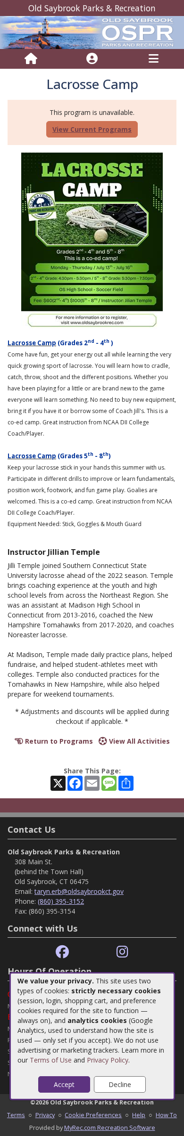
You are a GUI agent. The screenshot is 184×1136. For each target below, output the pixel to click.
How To (166, 1115)
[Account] (92, 59)
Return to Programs (58, 741)
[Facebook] (62, 952)
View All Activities (138, 741)
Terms (16, 1115)
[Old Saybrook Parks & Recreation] (92, 31)
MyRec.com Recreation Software (109, 1127)
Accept (64, 1084)
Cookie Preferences (93, 1115)
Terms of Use (51, 1059)
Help (138, 1115)
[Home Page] (31, 59)
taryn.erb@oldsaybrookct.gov (79, 891)
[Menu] (154, 59)
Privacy (45, 1115)
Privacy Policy (107, 1059)
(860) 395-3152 (61, 901)
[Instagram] (122, 952)
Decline (120, 1084)
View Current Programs (92, 129)
